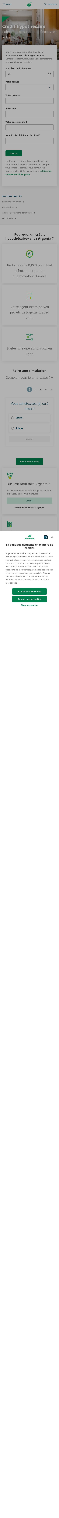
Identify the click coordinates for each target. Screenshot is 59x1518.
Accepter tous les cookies (29, 591)
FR (46, 537)
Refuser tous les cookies (29, 599)
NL (52, 537)
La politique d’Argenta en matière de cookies (29, 546)
